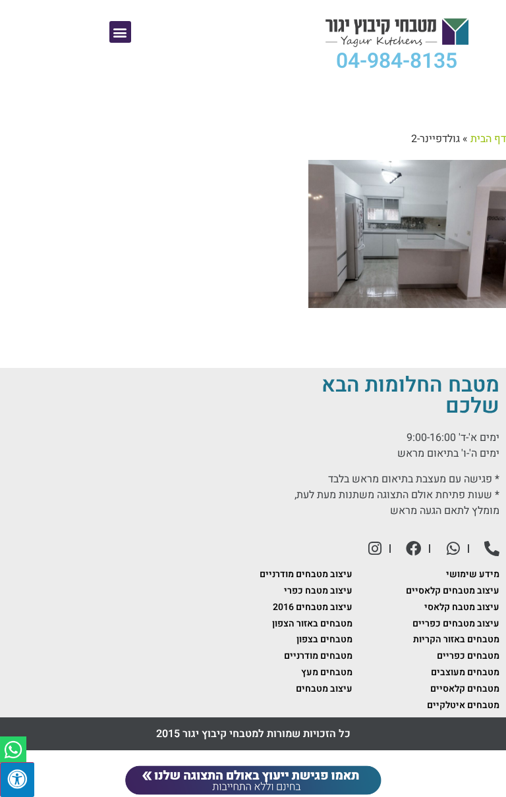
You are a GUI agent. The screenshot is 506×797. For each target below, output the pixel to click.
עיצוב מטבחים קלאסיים (452, 591)
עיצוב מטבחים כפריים (455, 623)
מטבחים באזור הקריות (456, 639)
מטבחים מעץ (326, 672)
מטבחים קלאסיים (464, 689)
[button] (120, 32)
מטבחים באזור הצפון (312, 623)
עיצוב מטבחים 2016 (312, 607)
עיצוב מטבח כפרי (318, 591)
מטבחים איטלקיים (463, 705)
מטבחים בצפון (324, 639)
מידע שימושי (472, 574)
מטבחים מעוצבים (465, 672)
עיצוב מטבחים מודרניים (306, 574)
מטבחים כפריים (468, 656)
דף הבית (488, 139)
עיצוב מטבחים (324, 689)
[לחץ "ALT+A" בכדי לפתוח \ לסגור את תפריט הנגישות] (17, 779)
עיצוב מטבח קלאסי (461, 607)
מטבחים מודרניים (318, 656)
